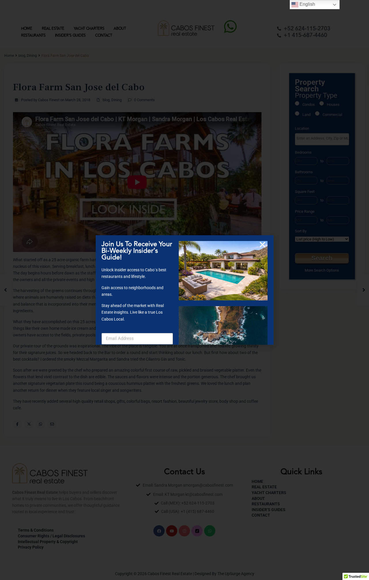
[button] (262, 244)
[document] (184, 290)
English (306, 4)
